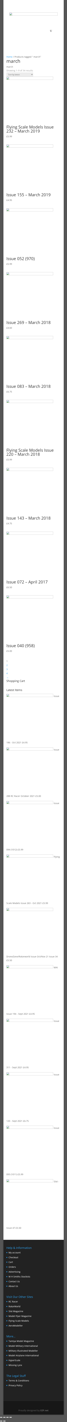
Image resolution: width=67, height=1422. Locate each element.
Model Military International (23, 1345)
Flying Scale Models (19, 1320)
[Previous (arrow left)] (1, 1421)
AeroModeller (16, 1325)
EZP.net (44, 1410)
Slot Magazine (16, 1311)
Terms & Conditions (19, 1380)
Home (9, 56)
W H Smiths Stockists (19, 1276)
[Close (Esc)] (1, 1417)
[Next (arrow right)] (4, 1421)
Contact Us (14, 1281)
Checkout (13, 1257)
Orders (12, 1266)
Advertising (14, 1271)
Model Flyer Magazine (20, 1316)
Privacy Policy (15, 1385)
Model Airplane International (24, 1355)
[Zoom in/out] (10, 1417)
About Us (13, 1286)
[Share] (4, 1417)
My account (15, 1252)
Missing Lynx (15, 1365)
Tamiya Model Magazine (21, 1341)
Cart (11, 1262)
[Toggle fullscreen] (7, 1417)
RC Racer (13, 1301)
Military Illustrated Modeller (23, 1350)
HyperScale (14, 1360)
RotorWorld (14, 1306)
